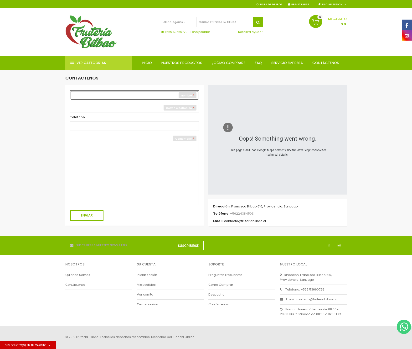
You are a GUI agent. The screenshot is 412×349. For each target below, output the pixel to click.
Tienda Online (184, 337)
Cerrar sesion (147, 304)
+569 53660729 (175, 32)
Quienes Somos (77, 275)
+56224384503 (242, 214)
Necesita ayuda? (250, 32)
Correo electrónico (179, 108)
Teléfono (77, 117)
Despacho (216, 294)
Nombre (187, 95)
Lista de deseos (271, 4)
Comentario (184, 139)
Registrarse (300, 4)
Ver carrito (145, 294)
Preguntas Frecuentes (225, 275)
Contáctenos (75, 284)
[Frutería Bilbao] (91, 31)
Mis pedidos (146, 284)
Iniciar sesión (147, 275)
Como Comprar (220, 284)
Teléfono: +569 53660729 (304, 289)
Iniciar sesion (332, 4)
